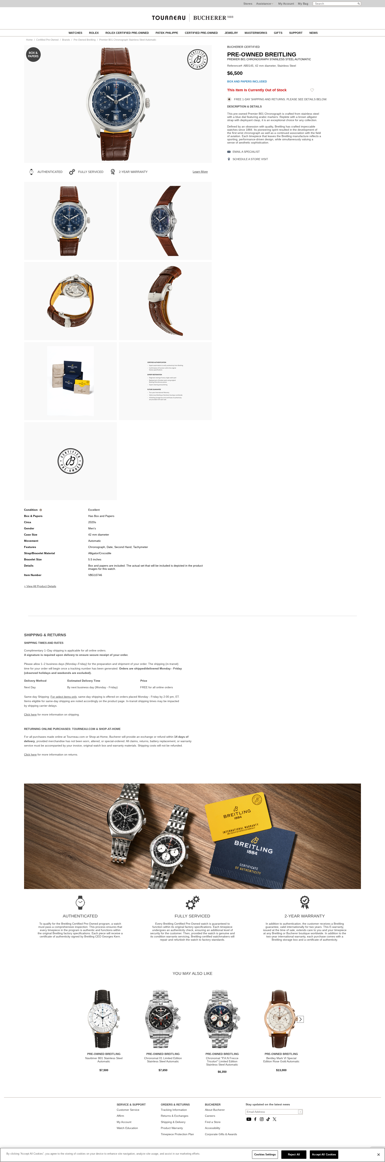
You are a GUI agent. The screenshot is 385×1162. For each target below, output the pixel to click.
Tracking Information (174, 1109)
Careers (210, 1115)
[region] (192, 1155)
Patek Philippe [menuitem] (167, 32)
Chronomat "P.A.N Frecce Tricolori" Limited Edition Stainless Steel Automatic (222, 1061)
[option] (70, 221)
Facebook (255, 1119)
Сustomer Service (128, 1109)
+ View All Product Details (40, 586)
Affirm (120, 1115)
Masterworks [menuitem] (256, 32)
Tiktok (268, 1119)
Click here (30, 714)
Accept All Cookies (324, 1154)
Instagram (261, 1119)
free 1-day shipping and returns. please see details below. (280, 99)
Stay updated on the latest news (268, 1104)
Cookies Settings (265, 1154)
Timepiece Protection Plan (177, 1134)
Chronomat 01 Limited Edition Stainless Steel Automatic (163, 1060)
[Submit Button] (300, 1112)
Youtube (248, 1119)
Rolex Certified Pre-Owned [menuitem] (127, 32)
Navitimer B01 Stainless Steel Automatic (104, 1060)
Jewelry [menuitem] (232, 32)
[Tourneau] (192, 16)
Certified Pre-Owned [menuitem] (202, 32)
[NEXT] (202, 104)
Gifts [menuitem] (278, 32)
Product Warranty (172, 1128)
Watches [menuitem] (76, 32)
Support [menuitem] (296, 32)
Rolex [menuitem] (94, 32)
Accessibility (212, 1128)
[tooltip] (40, 509)
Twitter (274, 1119)
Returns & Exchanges (174, 1115)
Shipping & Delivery (173, 1122)
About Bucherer (215, 1109)
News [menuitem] (313, 32)
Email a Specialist (246, 151)
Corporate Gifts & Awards (221, 1134)
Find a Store (213, 1122)
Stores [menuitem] (247, 3)
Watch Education (127, 1128)
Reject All (294, 1154)
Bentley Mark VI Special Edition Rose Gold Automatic (281, 1060)
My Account (286, 3)
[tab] (108, 635)
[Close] (378, 1154)
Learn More (200, 171)
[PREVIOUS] (34, 104)
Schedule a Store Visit (250, 159)
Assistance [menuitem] (263, 3)
